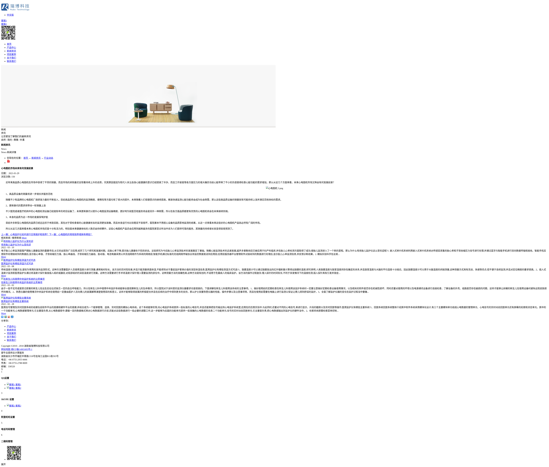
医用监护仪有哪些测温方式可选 (17, 263)
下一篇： (71, 234)
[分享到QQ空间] (5, 317)
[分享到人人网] (12, 317)
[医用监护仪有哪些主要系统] (16, 298)
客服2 (4, 24)
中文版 (10, 15)
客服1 (4, 20)
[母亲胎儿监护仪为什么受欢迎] (17, 241)
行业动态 (48, 158)
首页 (9, 44)
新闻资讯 (36, 158)
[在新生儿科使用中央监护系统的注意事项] (23, 279)
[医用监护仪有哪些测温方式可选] (18, 260)
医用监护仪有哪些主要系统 (15, 301)
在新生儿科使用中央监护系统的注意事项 (21, 282)
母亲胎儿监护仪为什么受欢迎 (16, 245)
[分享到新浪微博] (9, 317)
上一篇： (25, 234)
